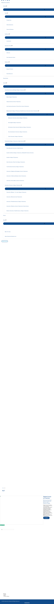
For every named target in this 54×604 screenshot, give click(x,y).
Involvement (49, 500)
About (5, 595)
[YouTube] (7, 0)
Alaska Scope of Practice (47, 497)
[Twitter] (3, 0)
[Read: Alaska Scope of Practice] (21, 524)
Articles (4, 593)
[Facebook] (1, 0)
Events (5, 594)
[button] (6, 6)
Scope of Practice (46, 501)
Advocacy (45, 500)
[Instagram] (5, 0)
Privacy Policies (6, 596)
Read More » (46, 518)
